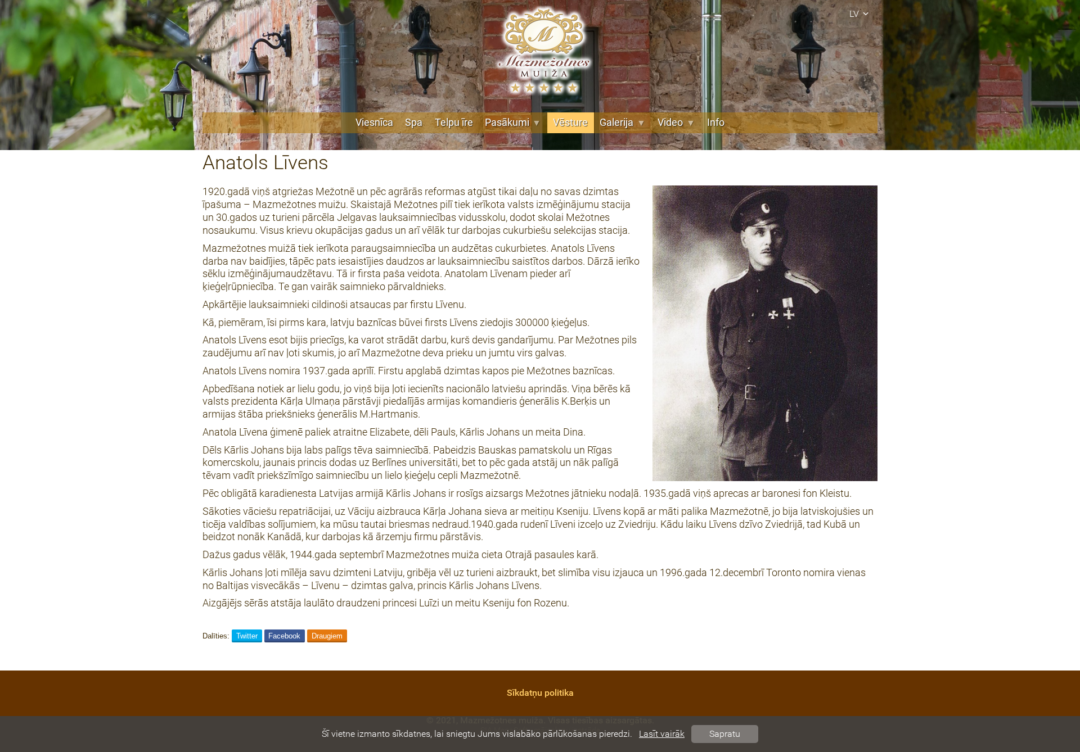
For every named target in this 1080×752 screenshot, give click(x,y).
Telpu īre (454, 122)
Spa (413, 122)
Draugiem (327, 636)
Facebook (284, 636)
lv (854, 13)
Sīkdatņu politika (540, 692)
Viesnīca (374, 122)
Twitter (247, 636)
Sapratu (724, 733)
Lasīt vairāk (662, 733)
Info (715, 122)
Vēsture (570, 122)
